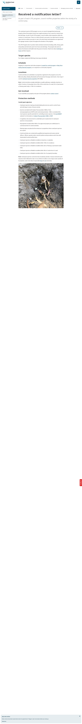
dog (41, 160)
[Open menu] (78, 2)
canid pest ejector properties (29, 78)
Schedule (22, 63)
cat (45, 160)
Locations (22, 72)
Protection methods (26, 98)
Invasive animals (54, 8)
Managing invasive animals (67, 8)
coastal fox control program (49, 65)
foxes (19, 51)
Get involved (23, 91)
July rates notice (41, 719)
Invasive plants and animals (41, 8)
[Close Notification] (79, 716)
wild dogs (59, 48)
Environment (29, 8)
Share (58, 27)
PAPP (51, 116)
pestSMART (59, 114)
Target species (24, 55)
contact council (54, 93)
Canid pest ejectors (25, 102)
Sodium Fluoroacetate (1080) (41, 116)
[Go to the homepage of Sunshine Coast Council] (13, 2)
